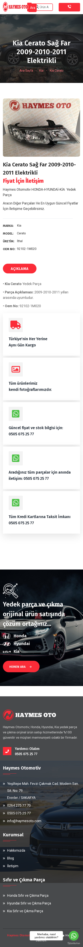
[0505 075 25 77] (69, 7)
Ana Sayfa (26, 70)
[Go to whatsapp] (74, 936)
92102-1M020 (26, 249)
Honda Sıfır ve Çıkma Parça (27, 895)
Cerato (21, 233)
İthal (20, 241)
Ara (32, 8)
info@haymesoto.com (24, 821)
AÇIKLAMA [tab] (20, 269)
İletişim (12, 866)
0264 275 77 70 (19, 805)
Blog (10, 858)
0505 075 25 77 (21, 434)
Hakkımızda (16, 850)
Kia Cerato (57, 70)
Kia (41, 70)
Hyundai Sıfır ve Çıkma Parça (29, 903)
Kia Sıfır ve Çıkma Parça (25, 911)
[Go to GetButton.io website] (74, 943)
